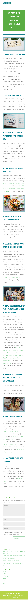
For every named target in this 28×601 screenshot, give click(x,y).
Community (5, 586)
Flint (12, 439)
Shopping (6, 576)
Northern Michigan (15, 355)
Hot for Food (16, 183)
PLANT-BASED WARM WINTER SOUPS (11, 561)
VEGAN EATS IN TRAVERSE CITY (9, 558)
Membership (10, 593)
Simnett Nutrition (14, 188)
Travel (5, 573)
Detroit (14, 436)
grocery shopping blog (11, 277)
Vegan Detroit (17, 429)
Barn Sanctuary (9, 452)
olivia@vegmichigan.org (10, 444)
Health (4, 581)
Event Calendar (18, 595)
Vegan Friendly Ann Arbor (10, 431)
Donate (18, 593)
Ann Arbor (20, 436)
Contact (16, 597)
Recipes (4, 578)
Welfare (4, 583)
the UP (5, 358)
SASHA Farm (20, 449)
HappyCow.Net (7, 363)
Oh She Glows (7, 183)
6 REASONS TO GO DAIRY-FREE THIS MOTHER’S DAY (14, 556)
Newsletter (7, 595)
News (9, 597)
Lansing (20, 350)
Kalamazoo (10, 353)
